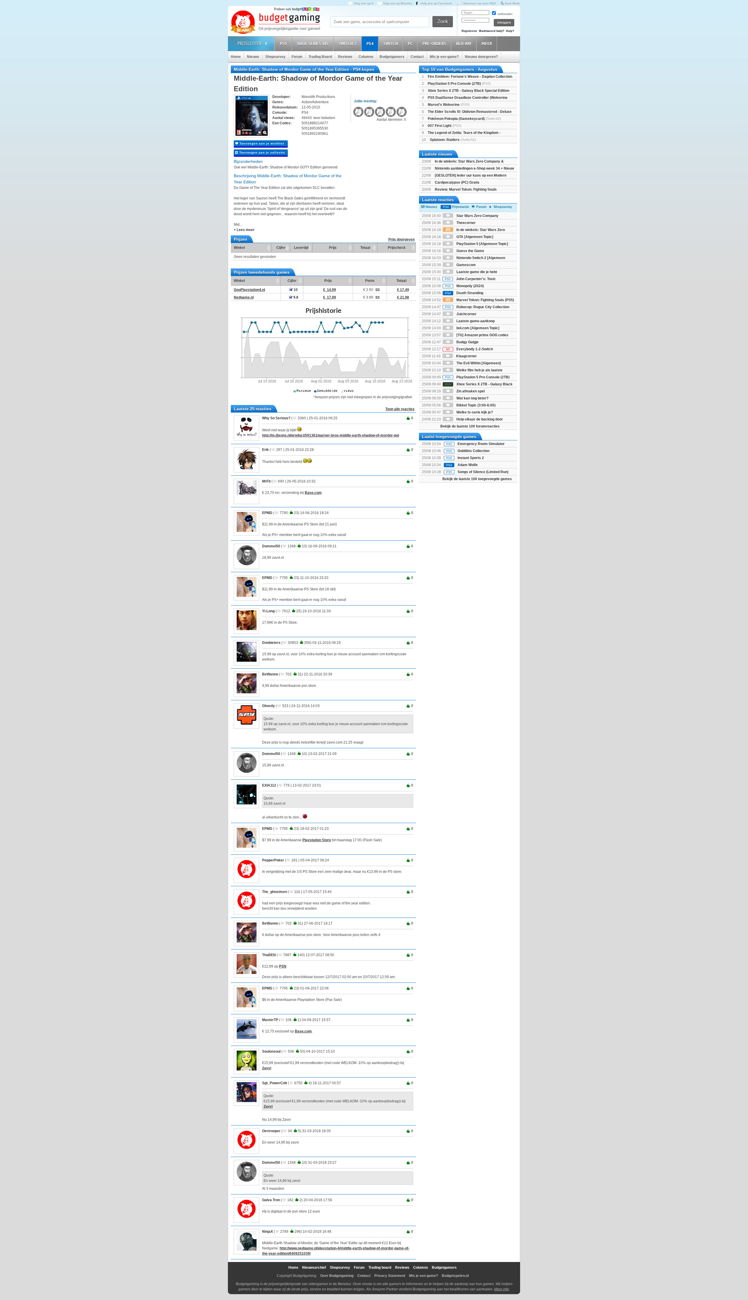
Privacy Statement (389, 1276)
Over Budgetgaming (337, 1276)
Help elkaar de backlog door (479, 419)
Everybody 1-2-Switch (469, 349)
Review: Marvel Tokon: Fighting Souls (466, 189)
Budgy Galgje (467, 342)
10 (295, 290)
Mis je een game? (444, 57)
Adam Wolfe (468, 465)
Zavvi (266, 1068)
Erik (265, 450)
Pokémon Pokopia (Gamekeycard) (464, 119)
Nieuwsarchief (314, 1267)
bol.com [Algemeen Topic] (477, 328)
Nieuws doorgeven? (481, 57)
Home (236, 57)
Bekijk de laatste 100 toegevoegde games (477, 479)
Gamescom (466, 265)
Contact (417, 57)
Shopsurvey (275, 57)
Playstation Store (316, 840)
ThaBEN (269, 955)
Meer (487, 43)
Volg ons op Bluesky (397, 3)
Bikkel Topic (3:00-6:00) (476, 405)
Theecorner (466, 223)
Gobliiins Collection (473, 451)
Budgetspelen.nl (455, 1276)
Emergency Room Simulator (481, 444)
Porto (369, 281)
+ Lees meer (244, 230)
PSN (282, 966)
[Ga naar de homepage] (275, 22)
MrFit (266, 481)
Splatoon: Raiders (453, 140)
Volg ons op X (363, 3)
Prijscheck (397, 248)
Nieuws (253, 57)
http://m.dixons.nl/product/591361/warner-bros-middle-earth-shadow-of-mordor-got (330, 435)
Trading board (379, 1267)
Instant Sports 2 (471, 458)
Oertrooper (271, 1131)
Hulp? (510, 31)
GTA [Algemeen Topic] (474, 237)
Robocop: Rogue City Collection (477, 307)
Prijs (333, 248)
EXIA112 (269, 785)
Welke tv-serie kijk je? (474, 412)
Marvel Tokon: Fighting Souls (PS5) (485, 300)
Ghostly (268, 706)
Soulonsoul (271, 1051)
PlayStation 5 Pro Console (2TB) (459, 84)
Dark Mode (512, 3)
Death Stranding (464, 293)
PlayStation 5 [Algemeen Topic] (482, 244)
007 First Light (444, 126)
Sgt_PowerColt (274, 1083)
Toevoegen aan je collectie (261, 152)
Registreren (469, 31)
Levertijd (301, 248)
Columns (366, 57)
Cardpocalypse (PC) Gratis (457, 182)
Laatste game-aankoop (475, 321)
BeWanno (270, 674)
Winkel (239, 248)
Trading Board (320, 57)
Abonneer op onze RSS (479, 3)
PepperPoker (273, 860)
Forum (297, 57)
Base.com (313, 493)
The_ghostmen (274, 892)
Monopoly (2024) (464, 286)
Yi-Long (268, 611)
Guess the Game (470, 251)
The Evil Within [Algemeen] (478, 363)
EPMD (267, 513)
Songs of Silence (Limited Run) (483, 472)
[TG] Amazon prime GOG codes (482, 335)
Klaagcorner (466, 356)
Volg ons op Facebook (436, 3)
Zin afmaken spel (470, 391)
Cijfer (280, 248)
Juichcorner (466, 314)
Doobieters (271, 643)
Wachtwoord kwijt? (491, 31)
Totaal (365, 248)
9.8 (295, 297)
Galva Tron (271, 1200)
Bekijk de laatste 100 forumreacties (470, 426)
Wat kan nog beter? (472, 398)
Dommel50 (271, 546)
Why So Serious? (276, 418)
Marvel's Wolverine (449, 105)
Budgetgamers (392, 57)
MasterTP (270, 1020)
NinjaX (267, 1232)
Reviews (345, 57)
